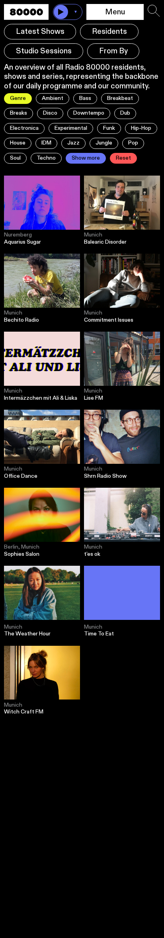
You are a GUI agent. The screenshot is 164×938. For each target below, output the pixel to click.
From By (113, 51)
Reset (123, 158)
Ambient (52, 98)
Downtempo (88, 113)
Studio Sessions (44, 51)
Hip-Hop (141, 128)
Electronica (24, 128)
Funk (109, 128)
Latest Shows (40, 31)
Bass (85, 98)
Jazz (73, 143)
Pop (133, 143)
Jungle (104, 143)
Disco (50, 113)
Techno (46, 158)
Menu (115, 12)
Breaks (18, 113)
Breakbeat (120, 98)
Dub (125, 113)
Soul (15, 158)
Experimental (71, 128)
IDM (46, 143)
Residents (109, 31)
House (17, 143)
